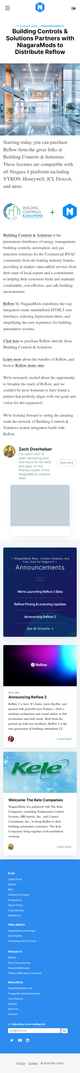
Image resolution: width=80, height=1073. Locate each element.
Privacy (21, 1063)
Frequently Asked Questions (24, 993)
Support (12, 1003)
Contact (12, 1014)
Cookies (33, 1063)
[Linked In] (28, 1040)
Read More (66, 462)
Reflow (9, 303)
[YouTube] (20, 1040)
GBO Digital (56, 1063)
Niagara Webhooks (19, 967)
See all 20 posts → (40, 628)
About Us (13, 1008)
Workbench (14, 915)
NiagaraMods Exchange (21, 930)
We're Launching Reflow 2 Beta (40, 592)
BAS (10, 889)
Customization (16, 910)
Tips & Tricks (15, 905)
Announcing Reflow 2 (40, 617)
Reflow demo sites (29, 365)
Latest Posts (15, 879)
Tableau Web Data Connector (25, 973)
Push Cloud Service (19, 962)
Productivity (15, 900)
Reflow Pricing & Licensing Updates (40, 604)
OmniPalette (15, 935)
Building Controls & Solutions (27, 235)
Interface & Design (18, 894)
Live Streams (15, 998)
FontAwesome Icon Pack (22, 941)
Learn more (12, 359)
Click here (11, 340)
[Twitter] (12, 1040)
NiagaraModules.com (20, 988)
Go (64, 1030)
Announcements (52, 26)
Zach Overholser (35, 449)
